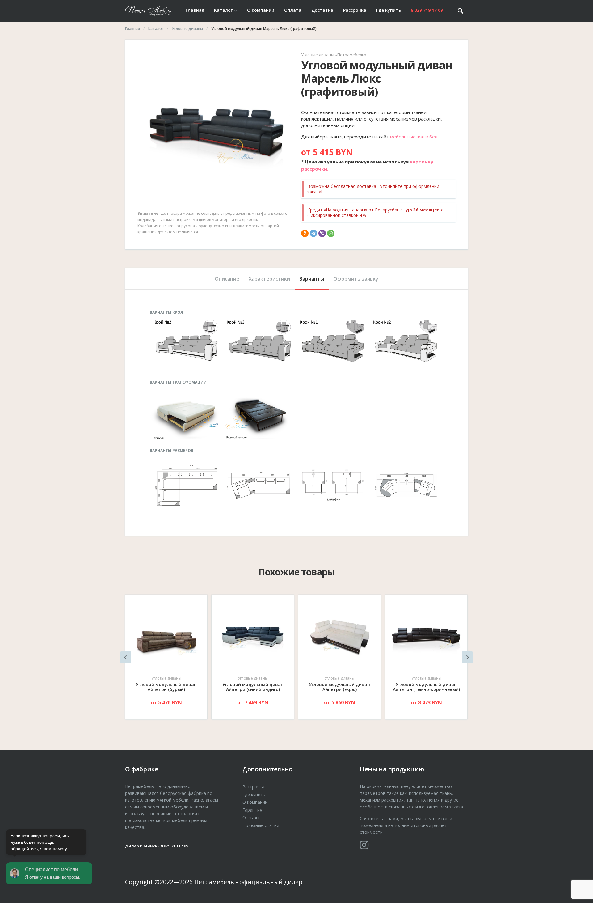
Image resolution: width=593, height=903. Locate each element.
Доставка (322, 10)
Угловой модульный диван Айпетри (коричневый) (426, 686)
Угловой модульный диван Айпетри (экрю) (252, 686)
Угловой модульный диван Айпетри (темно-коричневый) (339, 686)
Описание (227, 278)
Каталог (223, 10)
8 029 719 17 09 (427, 10)
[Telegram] (313, 233)
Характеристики (269, 278)
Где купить (388, 10)
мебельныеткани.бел (413, 137)
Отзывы (250, 817)
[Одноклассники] (305, 233)
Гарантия (252, 810)
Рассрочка (354, 10)
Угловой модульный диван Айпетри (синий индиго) (166, 686)
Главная (195, 10)
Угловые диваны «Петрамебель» (333, 54)
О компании (260, 10)
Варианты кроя (166, 312)
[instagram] (364, 845)
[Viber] (322, 233)
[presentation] (125, 657)
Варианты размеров (171, 450)
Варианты (311, 278)
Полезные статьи (260, 825)
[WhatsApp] (330, 233)
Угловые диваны (166, 678)
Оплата (292, 10)
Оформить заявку (355, 278)
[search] (460, 11)
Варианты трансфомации (178, 382)
